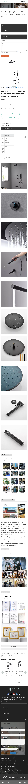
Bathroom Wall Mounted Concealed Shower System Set (9, 676)
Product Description (7, 128)
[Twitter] (11, 694)
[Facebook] (8, 694)
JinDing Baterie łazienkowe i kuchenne (12, 771)
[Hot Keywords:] (25, 22)
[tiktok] (19, 694)
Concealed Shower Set (18, 653)
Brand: (4, 125)
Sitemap (16, 779)
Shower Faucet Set (6, 653)
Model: (4, 123)
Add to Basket (10, 117)
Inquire (9, 113)
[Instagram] (17, 694)
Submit (5, 56)
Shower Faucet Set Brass (8, 655)
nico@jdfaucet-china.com (12, 769)
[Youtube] (14, 694)
